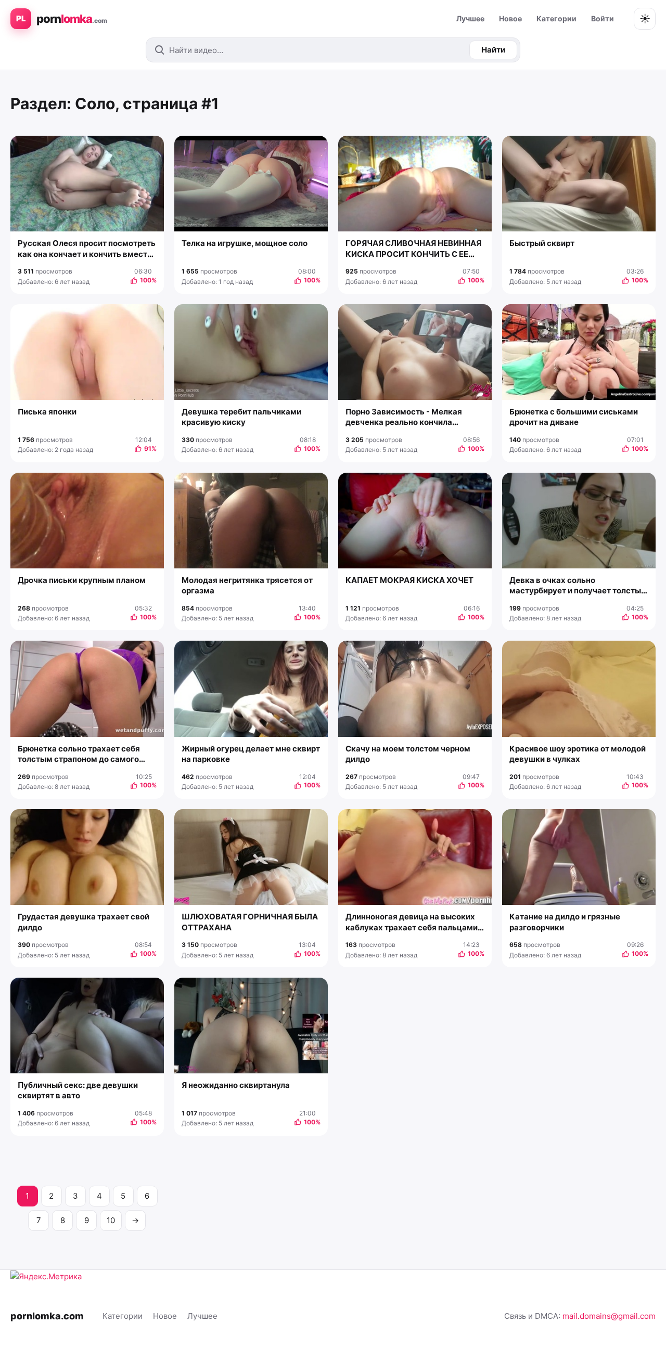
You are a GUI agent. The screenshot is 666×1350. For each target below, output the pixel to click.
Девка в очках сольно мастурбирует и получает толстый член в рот (577, 585)
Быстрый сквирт (541, 243)
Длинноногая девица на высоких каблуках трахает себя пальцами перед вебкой (411, 922)
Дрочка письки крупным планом (82, 580)
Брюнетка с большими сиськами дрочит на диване (573, 417)
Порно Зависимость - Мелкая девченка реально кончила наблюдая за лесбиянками (403, 417)
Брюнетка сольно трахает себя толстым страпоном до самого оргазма (79, 754)
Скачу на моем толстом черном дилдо (407, 754)
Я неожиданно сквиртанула (236, 1085)
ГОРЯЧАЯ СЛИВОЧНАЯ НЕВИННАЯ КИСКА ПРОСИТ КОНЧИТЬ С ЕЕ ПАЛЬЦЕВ (413, 248)
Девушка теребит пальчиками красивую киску (241, 417)
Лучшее (470, 18)
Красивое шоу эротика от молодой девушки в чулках (577, 754)
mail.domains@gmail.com (609, 1316)
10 (111, 1220)
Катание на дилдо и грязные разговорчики (564, 922)
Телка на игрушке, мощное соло (245, 243)
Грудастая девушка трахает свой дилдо (83, 922)
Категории (556, 18)
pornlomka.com (47, 1315)
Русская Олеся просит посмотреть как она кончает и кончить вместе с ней (87, 248)
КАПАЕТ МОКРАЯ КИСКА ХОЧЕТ (409, 580)
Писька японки (47, 412)
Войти (602, 18)
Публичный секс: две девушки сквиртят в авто (78, 1090)
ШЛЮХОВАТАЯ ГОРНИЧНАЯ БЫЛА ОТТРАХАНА (250, 922)
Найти (493, 50)
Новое (510, 18)
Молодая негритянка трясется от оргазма (247, 585)
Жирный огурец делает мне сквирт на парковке (251, 754)
